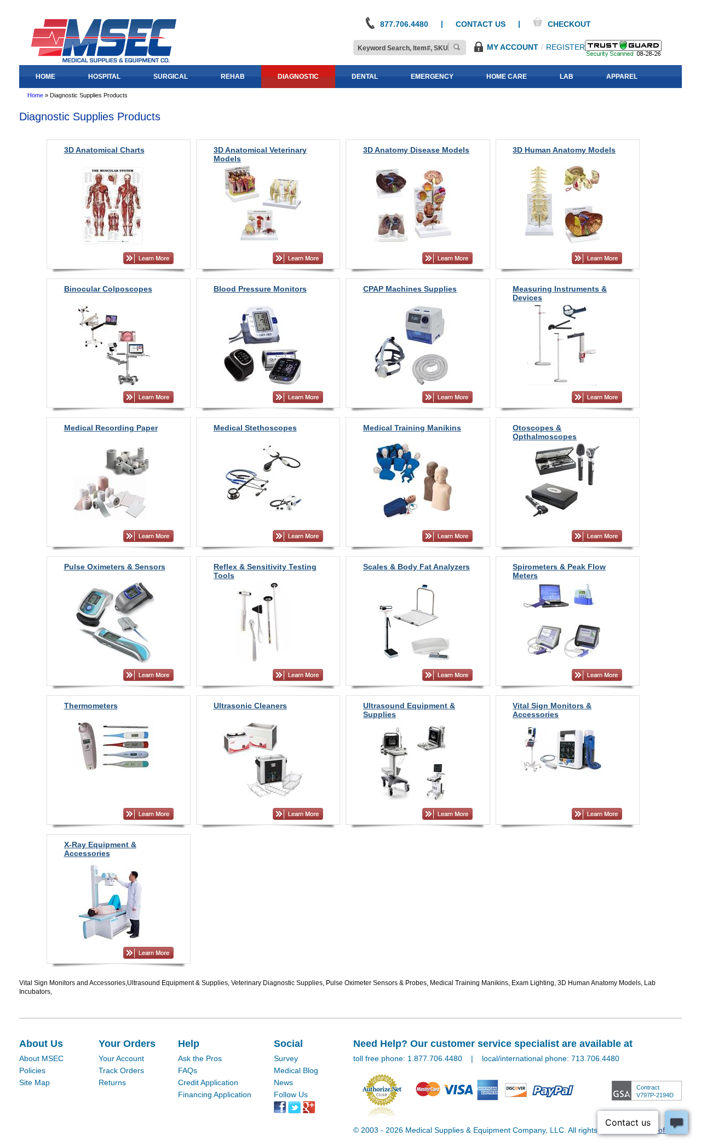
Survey (286, 1058)
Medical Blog (296, 1070)
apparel (621, 76)
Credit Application (208, 1082)
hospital (104, 76)
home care (506, 76)
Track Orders (121, 1070)
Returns (112, 1082)
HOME (45, 76)
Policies (32, 1070)
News (283, 1082)
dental (365, 76)
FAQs (187, 1070)
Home (35, 95)
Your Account (121, 1058)
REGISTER (565, 47)
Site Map (34, 1082)
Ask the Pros (200, 1058)
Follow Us (291, 1094)
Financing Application (214, 1094)
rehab (233, 76)
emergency (432, 76)
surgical (170, 76)
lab (566, 76)
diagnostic (298, 76)
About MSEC (41, 1058)
